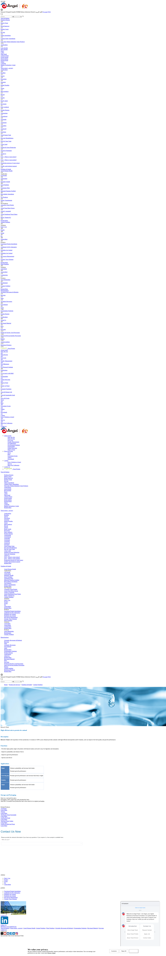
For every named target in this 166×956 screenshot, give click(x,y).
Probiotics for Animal (6, 253)
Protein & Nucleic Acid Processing (10, 332)
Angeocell (3, 129)
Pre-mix (3, 32)
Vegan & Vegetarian (6, 150)
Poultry (3, 230)
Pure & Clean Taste (6, 141)
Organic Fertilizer (5, 286)
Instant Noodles (5, 85)
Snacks (3, 97)
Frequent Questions (6, 389)
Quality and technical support (9, 166)
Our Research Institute (7, 367)
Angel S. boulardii (6, 211)
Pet (1, 236)
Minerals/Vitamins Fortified (8, 191)
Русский (45, 12)
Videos (9, 457)
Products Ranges (5, 20)
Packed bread (4, 60)
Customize (114, 951)
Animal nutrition (5, 342)
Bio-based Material (6, 323)
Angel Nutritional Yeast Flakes (9, 214)
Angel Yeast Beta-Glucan (8, 208)
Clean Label (4, 144)
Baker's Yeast (4, 23)
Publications (4, 370)
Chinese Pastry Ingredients (8, 38)
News (9, 453)
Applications (4, 45)
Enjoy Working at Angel (14, 462)
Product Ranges (5, 110)
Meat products (4, 91)
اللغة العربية (38, 12)
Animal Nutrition (5, 222)
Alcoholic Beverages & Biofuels (9, 292)
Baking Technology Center (11, 506)
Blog (9, 454)
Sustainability (11, 446)
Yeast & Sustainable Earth (8, 395)
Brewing (3, 295)
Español (13, 12)
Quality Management (13, 442)
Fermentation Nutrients (7, 311)
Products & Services (14, 684)
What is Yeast (4, 382)
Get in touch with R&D (7, 373)
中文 (49, 12)
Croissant (3, 63)
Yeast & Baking (5, 18)
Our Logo (10, 440)
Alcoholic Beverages (6, 301)
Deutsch (33, 12)
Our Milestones (12, 443)
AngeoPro (3, 125)
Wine (2, 298)
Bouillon (3, 73)
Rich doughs (4, 49)
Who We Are (11, 437)
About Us (3, 153)
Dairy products (5, 107)
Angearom (3, 122)
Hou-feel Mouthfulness (7, 138)
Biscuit (2, 94)
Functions (3, 132)
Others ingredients (6, 35)
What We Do (11, 439)
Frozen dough (4, 57)
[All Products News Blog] (83, 16)
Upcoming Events (12, 456)
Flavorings (3, 79)
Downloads (11, 459)
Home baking (4, 59)
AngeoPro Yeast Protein (7, 205)
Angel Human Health (6, 171)
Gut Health (4, 175)
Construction (4, 275)
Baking (3, 339)
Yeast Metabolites (5, 279)
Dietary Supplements (6, 200)
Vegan (2, 88)
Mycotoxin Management (7, 256)
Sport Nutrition (5, 185)
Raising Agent (4, 29)
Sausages (3, 82)
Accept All (133, 951)
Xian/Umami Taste (6, 135)
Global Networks (12, 448)
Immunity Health (5, 181)
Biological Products (6, 345)
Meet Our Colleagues (13, 465)
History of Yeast (5, 386)
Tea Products (4, 197)
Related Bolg (7, 563)
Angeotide (3, 119)
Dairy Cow (4, 227)
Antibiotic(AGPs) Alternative (9, 247)
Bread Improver (5, 26)
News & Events (5, 398)
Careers (3, 415)
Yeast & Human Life (6, 392)
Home (6, 684)
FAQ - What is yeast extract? (8, 157)
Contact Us (4, 930)
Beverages (3, 104)
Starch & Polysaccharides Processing (11, 335)
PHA (2, 326)
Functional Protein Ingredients (9, 244)
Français (3, 12)
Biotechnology (5, 290)
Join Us (10, 463)
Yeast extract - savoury (7, 68)
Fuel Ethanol (4, 304)
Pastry (2, 51)
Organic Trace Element (7, 259)
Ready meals (4, 101)
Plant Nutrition (5, 264)
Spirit (2, 307)
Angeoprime (4, 113)
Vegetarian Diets (5, 188)
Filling (2, 62)
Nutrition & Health (6, 169)
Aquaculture (4, 239)
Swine (2, 233)
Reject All (123, 951)
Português (8, 12)
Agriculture (4, 269)
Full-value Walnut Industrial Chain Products (13, 41)
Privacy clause (51, 953)
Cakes (2, 52)
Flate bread (4, 54)
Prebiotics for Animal (6, 250)
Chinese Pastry (5, 55)
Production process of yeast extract (10, 163)
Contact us (7, 467)
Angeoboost (4, 116)
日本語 (18, 12)
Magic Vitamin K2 (6, 217)
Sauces (2, 76)
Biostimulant (4, 283)
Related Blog (4, 220)
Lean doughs (4, 48)
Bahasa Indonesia (25, 12)
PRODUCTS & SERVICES (8, 926)
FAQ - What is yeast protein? (9, 160)
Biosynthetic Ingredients (7, 194)
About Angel (4, 350)
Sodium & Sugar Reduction (8, 147)
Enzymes (3, 329)
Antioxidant (4, 178)
